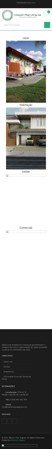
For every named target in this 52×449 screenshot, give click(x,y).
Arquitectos (9, 371)
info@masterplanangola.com (14, 407)
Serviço (7, 366)
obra (33, 2)
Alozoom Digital (18, 440)
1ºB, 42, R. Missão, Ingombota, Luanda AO (15, 393)
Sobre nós (8, 362)
